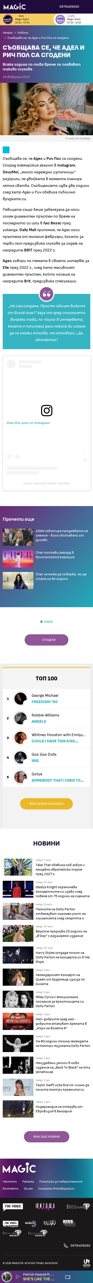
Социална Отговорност (56, 1188)
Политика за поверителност (61, 1181)
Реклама (28, 1181)
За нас (28, 1188)
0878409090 (80, 1245)
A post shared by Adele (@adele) (46, 483)
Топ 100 (46, 678)
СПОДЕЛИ (48, 640)
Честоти (10, 1181)
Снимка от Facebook (77, 138)
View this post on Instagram (28, 423)
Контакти (11, 1188)
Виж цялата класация (46, 803)
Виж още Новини (46, 1136)
